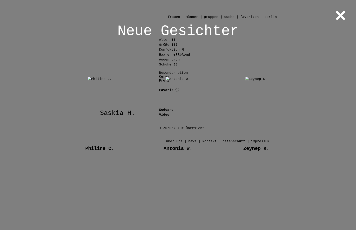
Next (298, 115)
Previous (57, 115)
